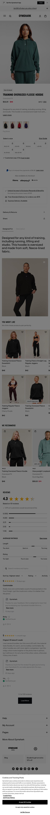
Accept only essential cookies (25, 807)
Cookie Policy (7, 796)
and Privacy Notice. (9, 798)
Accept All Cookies (25, 802)
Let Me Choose (25, 812)
